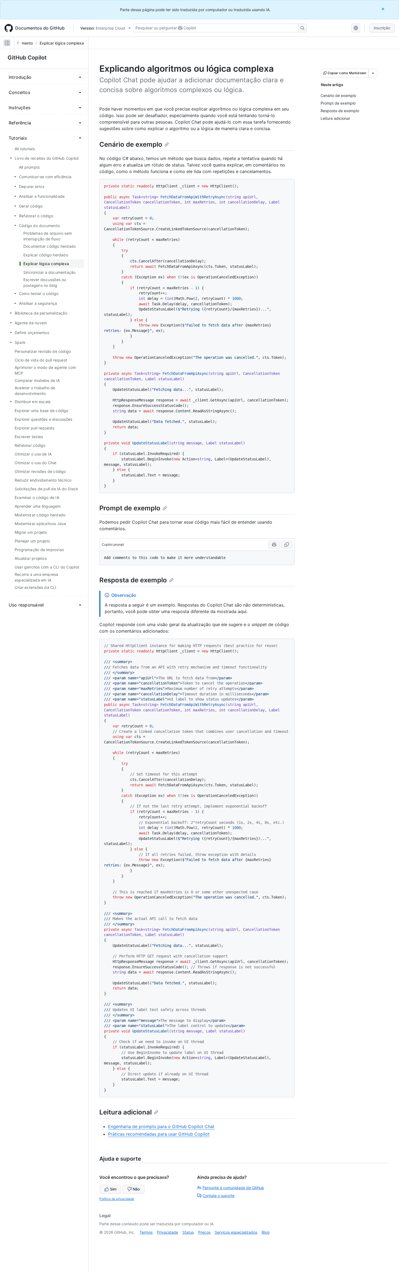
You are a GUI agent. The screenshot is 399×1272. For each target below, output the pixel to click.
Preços (204, 1232)
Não (136, 1189)
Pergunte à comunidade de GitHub (233, 1187)
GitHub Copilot (27, 57)
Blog (266, 1232)
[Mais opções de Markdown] (373, 73)
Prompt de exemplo (129, 508)
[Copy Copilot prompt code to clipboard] (286, 544)
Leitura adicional (125, 1112)
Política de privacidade (116, 1199)
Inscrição (382, 28)
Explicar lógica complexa (62, 43)
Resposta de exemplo (133, 580)
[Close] (383, 9)
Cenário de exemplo (130, 144)
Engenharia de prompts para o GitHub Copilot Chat (161, 1126)
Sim (113, 1189)
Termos (146, 1232)
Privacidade (167, 1232)
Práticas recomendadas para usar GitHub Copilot (159, 1134)
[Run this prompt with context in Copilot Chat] (274, 544)
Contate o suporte (218, 1195)
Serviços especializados (236, 1232)
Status (188, 1232)
